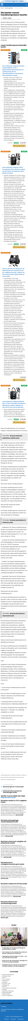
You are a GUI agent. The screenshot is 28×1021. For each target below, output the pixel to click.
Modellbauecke (5, 985)
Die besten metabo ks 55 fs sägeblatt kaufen (14, 801)
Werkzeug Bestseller (8, 797)
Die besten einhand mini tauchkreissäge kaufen (9, 902)
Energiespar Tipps (6, 976)
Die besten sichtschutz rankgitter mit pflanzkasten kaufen (13, 842)
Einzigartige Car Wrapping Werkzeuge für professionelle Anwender (13, 948)
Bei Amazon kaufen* (20, 145)
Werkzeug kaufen (6, 994)
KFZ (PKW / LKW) (6, 983)
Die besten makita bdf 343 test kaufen (14, 884)
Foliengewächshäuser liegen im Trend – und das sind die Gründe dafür (14, 957)
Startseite (6, 1019)
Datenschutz (21, 1019)
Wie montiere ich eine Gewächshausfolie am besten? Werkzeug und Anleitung (14, 952)
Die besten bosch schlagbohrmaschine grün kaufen (12, 863)
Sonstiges (4, 989)
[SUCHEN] (26, 4)
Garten (3, 977)
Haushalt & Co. (6, 939)
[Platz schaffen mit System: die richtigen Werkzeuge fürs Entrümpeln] (14, 936)
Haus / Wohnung (6, 979)
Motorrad (4, 986)
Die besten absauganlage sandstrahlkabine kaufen (9, 821)
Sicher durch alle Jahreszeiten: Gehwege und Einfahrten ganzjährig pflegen (14, 961)
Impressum (4, 982)
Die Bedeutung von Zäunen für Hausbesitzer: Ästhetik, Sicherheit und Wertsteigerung (14, 965)
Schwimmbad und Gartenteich (9, 988)
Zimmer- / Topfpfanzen (7, 995)
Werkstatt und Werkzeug (8, 991)
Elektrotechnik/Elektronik (8, 974)
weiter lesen (19, 815)
